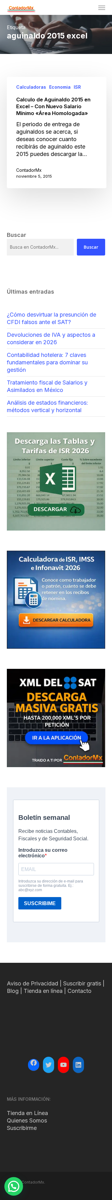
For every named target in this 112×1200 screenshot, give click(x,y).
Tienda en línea (43, 991)
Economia (60, 87)
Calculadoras (31, 87)
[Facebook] (33, 1063)
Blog (13, 991)
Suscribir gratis (82, 983)
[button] (101, 7)
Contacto (79, 991)
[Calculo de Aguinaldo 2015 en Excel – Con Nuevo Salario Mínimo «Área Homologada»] (56, 132)
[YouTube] (63, 1064)
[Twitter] (48, 1064)
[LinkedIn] (78, 1064)
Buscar (91, 247)
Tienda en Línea (27, 1113)
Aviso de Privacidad (32, 983)
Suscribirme (22, 1128)
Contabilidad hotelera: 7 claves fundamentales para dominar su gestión (47, 362)
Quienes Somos (27, 1120)
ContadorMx (29, 170)
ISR (77, 87)
